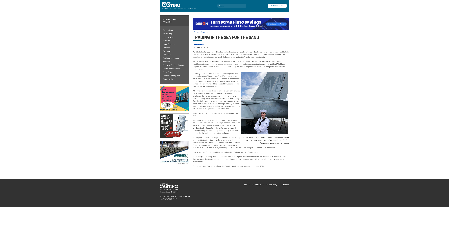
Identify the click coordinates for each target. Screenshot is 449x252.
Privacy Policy (271, 185)
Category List (168, 79)
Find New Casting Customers (174, 65)
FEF (245, 185)
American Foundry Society (186, 9)
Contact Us (256, 185)
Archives (166, 41)
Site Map (285, 185)
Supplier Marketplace (171, 76)
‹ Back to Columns (200, 32)
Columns (166, 48)
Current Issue (168, 30)
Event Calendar (169, 72)
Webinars (166, 62)
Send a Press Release (171, 69)
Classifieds (167, 51)
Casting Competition (171, 58)
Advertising (167, 34)
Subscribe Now (277, 6)
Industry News (168, 37)
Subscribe (167, 55)
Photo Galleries (169, 44)
